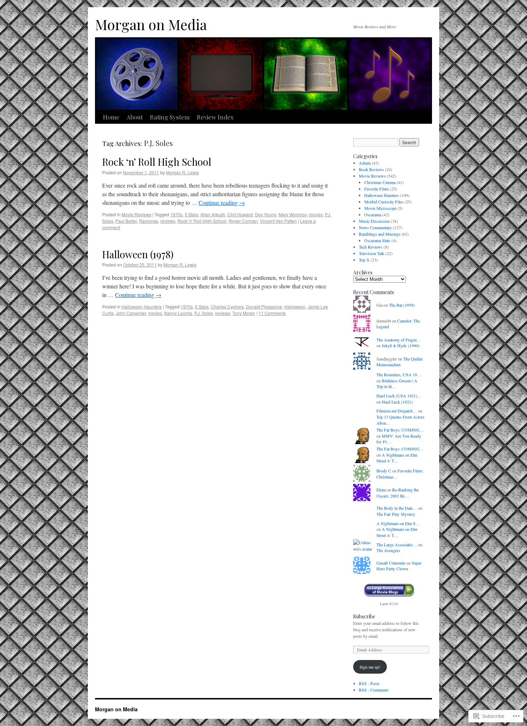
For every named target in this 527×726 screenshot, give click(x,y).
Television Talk (371, 253)
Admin (365, 163)
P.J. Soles (203, 313)
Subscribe (364, 616)
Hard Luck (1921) (397, 402)
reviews (167, 221)
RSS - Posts (369, 683)
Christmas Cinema (379, 182)
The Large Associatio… (396, 544)
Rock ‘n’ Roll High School (156, 161)
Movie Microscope (380, 208)
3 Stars (191, 214)
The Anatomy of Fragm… (398, 340)
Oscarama (372, 214)
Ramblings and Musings (379, 234)
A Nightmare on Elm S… (398, 523)
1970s (176, 214)
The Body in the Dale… (396, 508)
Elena (381, 489)
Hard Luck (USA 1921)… (399, 396)
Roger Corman (243, 221)
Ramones (148, 221)
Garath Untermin (390, 563)
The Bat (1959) (402, 305)
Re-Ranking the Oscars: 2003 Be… (397, 493)
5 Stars (202, 306)
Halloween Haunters (142, 306)
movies (316, 214)
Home (111, 117)
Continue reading (222, 202)
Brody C (383, 470)
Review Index (215, 117)
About (135, 117)
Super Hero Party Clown (399, 566)
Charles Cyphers (227, 306)
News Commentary (375, 227)
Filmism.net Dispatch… (396, 411)
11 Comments (272, 313)
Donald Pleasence (264, 306)
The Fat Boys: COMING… (400, 430)
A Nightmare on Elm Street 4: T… (396, 458)
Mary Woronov (293, 214)
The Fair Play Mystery (395, 514)
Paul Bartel (126, 221)
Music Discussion (374, 221)
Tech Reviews (371, 247)
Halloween (294, 306)
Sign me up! (370, 667)
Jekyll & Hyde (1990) (400, 345)
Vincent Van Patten (278, 221)
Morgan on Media (151, 24)
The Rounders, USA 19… (398, 374)
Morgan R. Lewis (182, 172)
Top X (364, 260)
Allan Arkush (212, 214)
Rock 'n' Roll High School (202, 221)
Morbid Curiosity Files (383, 201)
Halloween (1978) (138, 254)
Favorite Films (376, 189)
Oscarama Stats (377, 240)
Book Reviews (371, 169)
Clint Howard (240, 214)
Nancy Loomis (178, 313)
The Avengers (388, 550)
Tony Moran (243, 313)
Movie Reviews (136, 214)
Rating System (170, 117)
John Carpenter (131, 313)
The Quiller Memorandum (399, 362)
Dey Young (265, 214)
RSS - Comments (374, 690)
